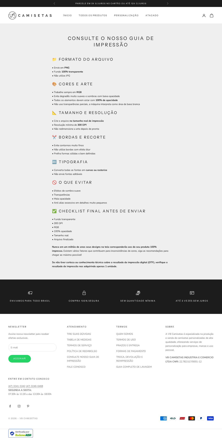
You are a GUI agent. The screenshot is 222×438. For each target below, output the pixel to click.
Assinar (19, 358)
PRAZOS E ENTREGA (128, 345)
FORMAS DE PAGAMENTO (131, 351)
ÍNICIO (67, 15)
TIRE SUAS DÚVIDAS (79, 334)
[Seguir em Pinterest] (28, 406)
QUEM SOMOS (124, 334)
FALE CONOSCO (76, 366)
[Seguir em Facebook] (10, 406)
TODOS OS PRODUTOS (93, 15)
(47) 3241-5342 (16, 386)
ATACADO (152, 15)
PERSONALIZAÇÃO (126, 15)
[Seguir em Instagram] (19, 406)
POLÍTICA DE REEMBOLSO (82, 351)
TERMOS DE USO (126, 339)
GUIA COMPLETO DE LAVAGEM (134, 366)
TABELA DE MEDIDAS (79, 339)
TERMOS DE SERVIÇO (79, 345)
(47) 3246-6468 (34, 386)
